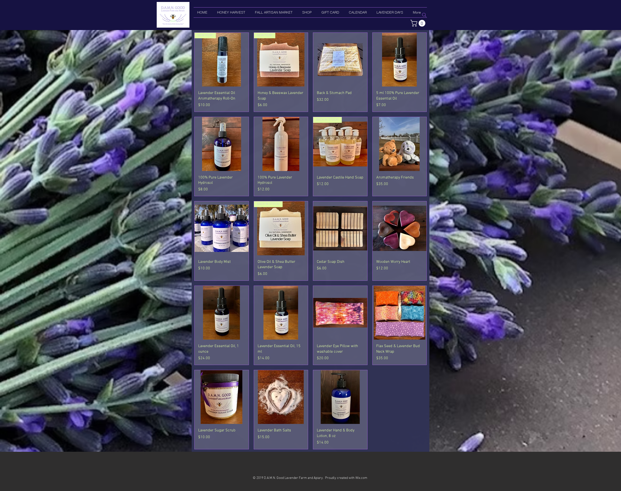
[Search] (424, 15)
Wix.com (361, 478)
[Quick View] (340, 60)
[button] (418, 23)
